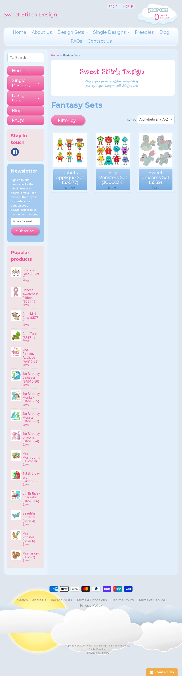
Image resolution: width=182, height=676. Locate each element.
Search (22, 600)
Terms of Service (151, 600)
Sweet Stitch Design (30, 14)
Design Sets (70, 32)
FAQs (76, 41)
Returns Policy (122, 600)
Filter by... (68, 120)
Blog (164, 32)
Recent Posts (61, 600)
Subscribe (25, 231)
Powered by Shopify (98, 653)
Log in (113, 6)
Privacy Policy (91, 605)
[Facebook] (15, 152)
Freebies (144, 32)
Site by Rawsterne (98, 649)
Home (19, 32)
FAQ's (18, 120)
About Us (42, 32)
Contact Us (100, 41)
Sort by (131, 119)
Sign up (128, 6)
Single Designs (109, 32)
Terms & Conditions (92, 600)
